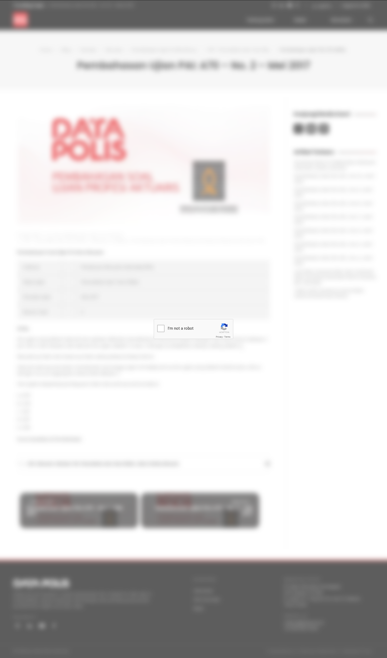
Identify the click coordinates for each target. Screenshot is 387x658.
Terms (227, 337)
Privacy (219, 337)
